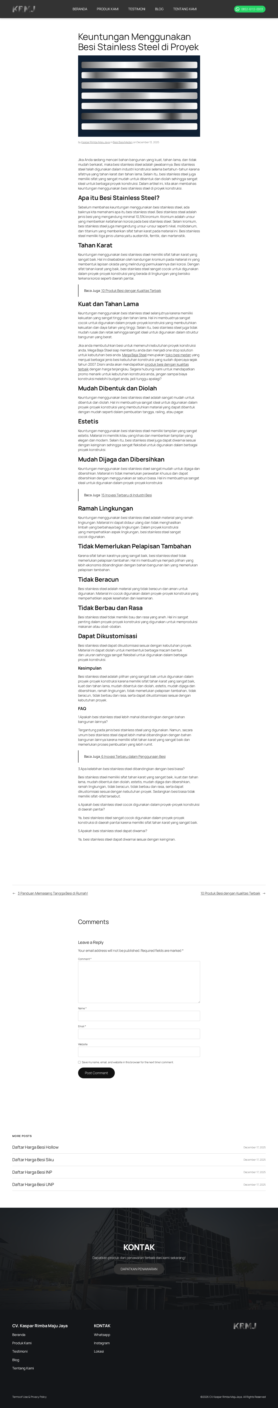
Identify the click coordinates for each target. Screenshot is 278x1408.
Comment (85, 959)
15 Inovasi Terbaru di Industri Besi (126, 495)
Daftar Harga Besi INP (32, 1172)
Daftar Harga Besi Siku (33, 1159)
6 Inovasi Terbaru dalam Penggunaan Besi (133, 756)
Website (83, 1044)
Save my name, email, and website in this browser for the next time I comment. (127, 1062)
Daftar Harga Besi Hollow (35, 1147)
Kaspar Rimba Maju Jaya (95, 142)
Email (82, 1026)
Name (82, 1008)
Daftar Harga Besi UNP (33, 1184)
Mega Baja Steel (134, 355)
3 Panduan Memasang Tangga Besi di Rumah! (53, 893)
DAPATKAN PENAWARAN (139, 1269)
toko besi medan (178, 355)
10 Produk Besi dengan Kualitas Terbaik (131, 290)
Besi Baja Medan (123, 142)
